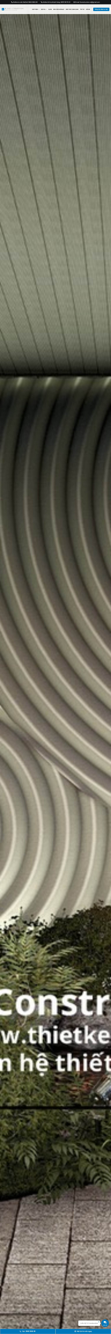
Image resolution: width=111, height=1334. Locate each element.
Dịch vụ (43, 9)
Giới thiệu (35, 9)
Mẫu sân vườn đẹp (58, 9)
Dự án (50, 9)
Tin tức (82, 9)
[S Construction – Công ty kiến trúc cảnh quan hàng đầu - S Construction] (12, 9)
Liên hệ (88, 9)
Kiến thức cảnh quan (72, 9)
